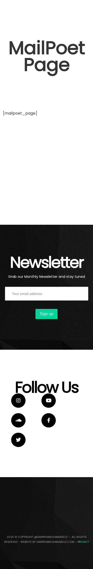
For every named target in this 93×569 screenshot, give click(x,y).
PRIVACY (83, 542)
